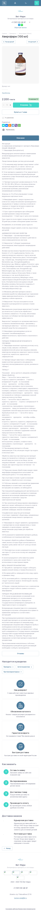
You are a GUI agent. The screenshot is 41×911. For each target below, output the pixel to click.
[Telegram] (13, 125)
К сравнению (9, 118)
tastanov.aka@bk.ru (20, 898)
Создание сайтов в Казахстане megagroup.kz (20, 909)
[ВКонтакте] (6, 125)
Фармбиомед (6, 93)
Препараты (12, 33)
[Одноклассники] (9, 125)
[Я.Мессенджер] (3, 125)
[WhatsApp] (19, 125)
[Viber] (16, 125)
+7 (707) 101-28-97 (18, 22)
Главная (4, 33)
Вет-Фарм (20, 16)
